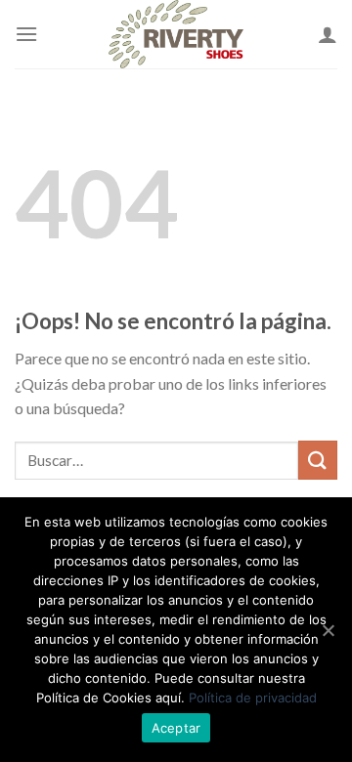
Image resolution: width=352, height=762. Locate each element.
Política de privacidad (253, 697)
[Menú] (26, 34)
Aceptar (176, 728)
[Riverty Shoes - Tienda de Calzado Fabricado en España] (176, 34)
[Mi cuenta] (327, 34)
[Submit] (317, 460)
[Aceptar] (327, 630)
